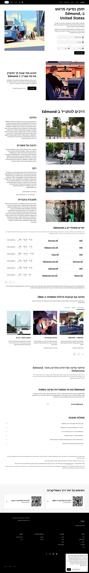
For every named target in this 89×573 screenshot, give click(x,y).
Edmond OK (53, 268)
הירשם (6, 2)
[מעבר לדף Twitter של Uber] (46, 554)
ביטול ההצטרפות (76, 569)
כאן (81, 565)
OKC (81, 240)
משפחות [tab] (73, 307)
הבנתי (69, 569)
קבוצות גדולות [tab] (80, 307)
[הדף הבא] (6, 282)
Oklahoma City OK (50, 261)
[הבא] (74, 354)
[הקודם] (78, 354)
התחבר (11, 2)
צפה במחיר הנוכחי (11, 240)
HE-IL (20, 2)
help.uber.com (69, 463)
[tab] (62, 307)
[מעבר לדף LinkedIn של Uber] (56, 554)
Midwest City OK (51, 247)
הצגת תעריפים (79, 53)
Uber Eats (66, 2)
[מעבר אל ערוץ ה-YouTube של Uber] (53, 554)
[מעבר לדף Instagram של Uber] (50, 554)
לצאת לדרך (32, 88)
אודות (61, 2)
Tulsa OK (55, 254)
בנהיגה (72, 2)
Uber (83, 2)
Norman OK (53, 240)
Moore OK (78, 275)
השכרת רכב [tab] (67, 307)
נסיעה (77, 2)
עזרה (16, 2)
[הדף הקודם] (10, 282)
